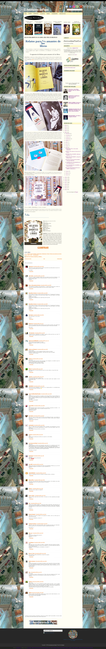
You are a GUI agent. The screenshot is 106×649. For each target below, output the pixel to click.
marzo (67, 171)
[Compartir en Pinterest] (29, 252)
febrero (67, 173)
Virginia (30, 358)
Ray (29, 503)
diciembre (68, 133)
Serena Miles (31, 405)
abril (67, 147)
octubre (67, 136)
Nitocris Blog (31, 479)
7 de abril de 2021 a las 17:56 (36, 503)
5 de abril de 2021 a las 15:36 (37, 358)
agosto (67, 140)
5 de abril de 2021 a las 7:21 (44, 340)
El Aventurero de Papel (36, 9)
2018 (66, 180)
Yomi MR (30, 464)
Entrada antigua (59, 258)
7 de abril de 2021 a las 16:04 (39, 479)
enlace (76, 54)
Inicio (25, 13)
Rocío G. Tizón (31, 553)
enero (67, 174)
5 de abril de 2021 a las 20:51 (39, 415)
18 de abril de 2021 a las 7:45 (36, 572)
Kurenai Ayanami (32, 514)
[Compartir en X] (27, 252)
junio (67, 143)
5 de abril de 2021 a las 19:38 (46, 393)
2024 (66, 127)
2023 (66, 128)
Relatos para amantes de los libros (55, 253)
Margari (30, 368)
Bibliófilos (35, 253)
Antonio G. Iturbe (30, 253)
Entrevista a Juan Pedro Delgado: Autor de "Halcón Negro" (74, 90)
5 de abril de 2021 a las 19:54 (39, 405)
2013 (66, 189)
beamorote (31, 266)
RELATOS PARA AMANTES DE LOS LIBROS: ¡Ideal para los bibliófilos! (40, 37)
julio (67, 142)
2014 (66, 187)
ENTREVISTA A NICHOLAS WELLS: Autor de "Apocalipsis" (74, 96)
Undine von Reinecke (33, 349)
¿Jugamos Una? (75, 48)
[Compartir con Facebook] (28, 252)
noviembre (68, 135)
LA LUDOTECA (42, 13)
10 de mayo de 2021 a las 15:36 (37, 592)
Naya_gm (30, 533)
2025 (66, 125)
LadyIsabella (31, 425)
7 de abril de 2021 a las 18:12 (41, 514)
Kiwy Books (31, 415)
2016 (66, 184)
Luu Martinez (31, 542)
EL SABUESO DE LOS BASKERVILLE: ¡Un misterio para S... (73, 163)
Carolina (30, 434)
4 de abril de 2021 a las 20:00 (46, 285)
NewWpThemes (18, 647)
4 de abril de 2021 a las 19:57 (39, 275)
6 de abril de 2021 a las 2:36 (43, 443)
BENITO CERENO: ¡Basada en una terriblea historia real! (75, 103)
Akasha (30, 592)
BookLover (31, 323)
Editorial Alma (39, 253)
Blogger (76, 192)
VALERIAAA (31, 386)
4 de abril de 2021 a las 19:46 (38, 266)
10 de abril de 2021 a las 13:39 (40, 553)
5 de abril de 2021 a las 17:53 (38, 376)
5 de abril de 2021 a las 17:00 (37, 368)
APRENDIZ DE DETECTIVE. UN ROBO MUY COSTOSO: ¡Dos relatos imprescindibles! (75, 110)
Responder (31, 271)
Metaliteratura (44, 253)
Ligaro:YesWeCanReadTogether (35, 393)
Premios (48, 13)
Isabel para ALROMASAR (33, 340)
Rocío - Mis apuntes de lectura (34, 285)
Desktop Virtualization (89, 647)
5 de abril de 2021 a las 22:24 (37, 434)
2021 (66, 132)
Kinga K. (30, 488)
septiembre (68, 138)
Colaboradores (55, 13)
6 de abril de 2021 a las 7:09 (39, 455)
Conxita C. (31, 376)
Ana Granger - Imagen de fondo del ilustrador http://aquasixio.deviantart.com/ (38, 647)
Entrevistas (35, 13)
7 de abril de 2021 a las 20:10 (42, 523)
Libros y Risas (31, 495)
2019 (66, 179)
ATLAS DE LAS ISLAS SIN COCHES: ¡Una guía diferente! (73, 160)
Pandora (30, 581)
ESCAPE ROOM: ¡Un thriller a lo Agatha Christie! (75, 116)
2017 (66, 182)
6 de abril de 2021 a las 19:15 (38, 464)
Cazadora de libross (32, 523)
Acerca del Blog (62, 13)
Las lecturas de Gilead (33, 443)
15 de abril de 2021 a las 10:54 (41, 561)
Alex (30, 572)
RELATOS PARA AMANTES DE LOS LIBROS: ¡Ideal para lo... (73, 168)
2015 (66, 186)
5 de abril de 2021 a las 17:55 (39, 386)
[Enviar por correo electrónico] (25, 252)
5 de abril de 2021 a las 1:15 (38, 323)
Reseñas (30, 13)
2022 (66, 130)
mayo (67, 145)
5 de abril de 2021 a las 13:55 (42, 349)
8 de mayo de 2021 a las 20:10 (37, 581)
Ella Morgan (31, 455)
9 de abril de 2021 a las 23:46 (39, 542)
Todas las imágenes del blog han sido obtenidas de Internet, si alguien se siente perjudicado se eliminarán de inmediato (68, 647)
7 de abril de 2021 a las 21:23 (38, 533)
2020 (66, 177)
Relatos (48, 253)
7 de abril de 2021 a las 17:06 (37, 488)
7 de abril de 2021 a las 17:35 (40, 495)
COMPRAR (43, 247)
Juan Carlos (31, 275)
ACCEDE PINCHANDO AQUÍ (69, 67)
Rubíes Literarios (32, 561)
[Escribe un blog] (26, 252)
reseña (33, 59)
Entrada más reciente (28, 258)
